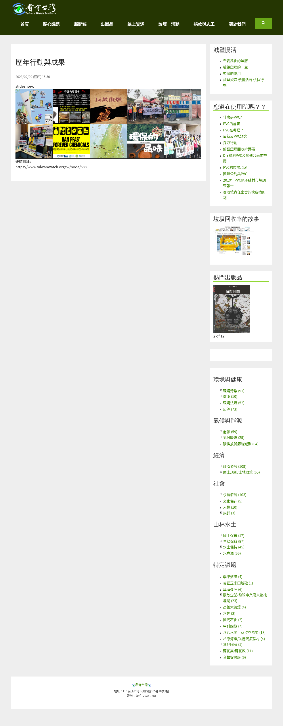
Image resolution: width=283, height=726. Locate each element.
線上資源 (136, 24)
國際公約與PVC (235, 173)
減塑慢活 (224, 50)
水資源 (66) (232, 553)
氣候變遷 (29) (233, 437)
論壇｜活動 (169, 24)
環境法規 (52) (233, 402)
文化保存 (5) (232, 501)
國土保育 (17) (233, 535)
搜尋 (267, 24)
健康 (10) (230, 396)
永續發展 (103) (234, 494)
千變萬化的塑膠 (235, 60)
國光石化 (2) (232, 619)
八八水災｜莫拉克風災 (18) (244, 632)
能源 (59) (230, 431)
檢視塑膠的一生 (235, 67)
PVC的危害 (231, 123)
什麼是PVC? (232, 117)
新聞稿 (80, 24)
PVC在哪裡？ (233, 130)
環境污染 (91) (233, 390)
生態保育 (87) (233, 541)
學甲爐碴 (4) (232, 576)
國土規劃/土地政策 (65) (241, 472)
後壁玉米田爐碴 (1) (238, 583)
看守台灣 (141, 684)
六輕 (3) (229, 613)
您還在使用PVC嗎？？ (239, 106)
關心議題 (51, 24)
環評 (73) (230, 409)
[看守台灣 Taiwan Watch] (34, 12)
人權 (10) (230, 507)
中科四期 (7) (232, 626)
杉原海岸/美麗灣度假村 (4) (244, 638)
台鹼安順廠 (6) (234, 657)
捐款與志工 (204, 24)
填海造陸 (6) (232, 589)
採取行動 (230, 142)
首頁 (25, 24)
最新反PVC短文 (235, 136)
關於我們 (237, 24)
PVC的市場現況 (235, 167)
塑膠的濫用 (232, 73)
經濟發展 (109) (234, 466)
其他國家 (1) (232, 644)
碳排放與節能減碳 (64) (240, 443)
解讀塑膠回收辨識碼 (239, 149)
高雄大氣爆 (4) (234, 607)
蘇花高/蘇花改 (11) (238, 650)
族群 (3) (229, 513)
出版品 (107, 24)
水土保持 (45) (233, 547)
